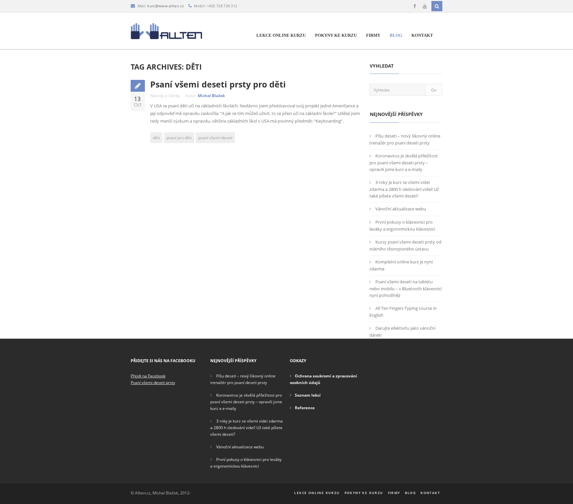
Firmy (373, 35)
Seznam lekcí (308, 395)
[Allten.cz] (167, 31)
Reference (305, 408)
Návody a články (165, 95)
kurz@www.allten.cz (165, 5)
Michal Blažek (211, 95)
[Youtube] (425, 6)
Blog (396, 35)
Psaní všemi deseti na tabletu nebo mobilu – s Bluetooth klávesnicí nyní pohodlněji (405, 288)
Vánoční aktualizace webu (400, 209)
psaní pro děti (179, 137)
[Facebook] (415, 6)
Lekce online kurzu (281, 35)
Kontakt (422, 35)
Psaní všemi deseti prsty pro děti (218, 84)
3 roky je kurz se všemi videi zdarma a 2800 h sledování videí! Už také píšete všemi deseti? (404, 189)
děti (156, 137)
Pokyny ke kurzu (336, 35)
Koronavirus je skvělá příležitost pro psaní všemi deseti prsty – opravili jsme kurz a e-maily (403, 162)
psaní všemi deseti (215, 137)
